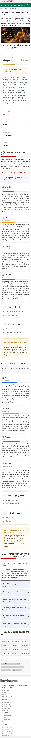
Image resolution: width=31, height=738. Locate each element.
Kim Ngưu (16, 641)
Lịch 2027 (21, 5)
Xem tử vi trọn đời (7, 722)
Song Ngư (26, 653)
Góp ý (4, 694)
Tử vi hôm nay (6, 717)
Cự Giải (7, 645)
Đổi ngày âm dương (7, 667)
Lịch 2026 (13, 5)
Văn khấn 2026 (6, 696)
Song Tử (26, 641)
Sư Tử (16, 645)
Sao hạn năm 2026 (7, 733)
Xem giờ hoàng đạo (7, 729)
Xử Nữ (26, 645)
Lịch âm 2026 (16, 664)
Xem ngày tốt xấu (18, 667)
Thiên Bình (7, 649)
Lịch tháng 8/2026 (7, 706)
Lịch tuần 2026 (6, 704)
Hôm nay (6, 5)
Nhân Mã (25, 649)
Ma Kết (7, 653)
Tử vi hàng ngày (6, 670)
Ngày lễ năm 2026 (7, 710)
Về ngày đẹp (5, 690)
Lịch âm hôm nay (7, 702)
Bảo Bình (16, 653)
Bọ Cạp (17, 649)
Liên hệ (4, 692)
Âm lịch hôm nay (6, 664)
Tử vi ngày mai (6, 719)
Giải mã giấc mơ (6, 735)
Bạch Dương (7, 641)
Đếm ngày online (16, 670)
